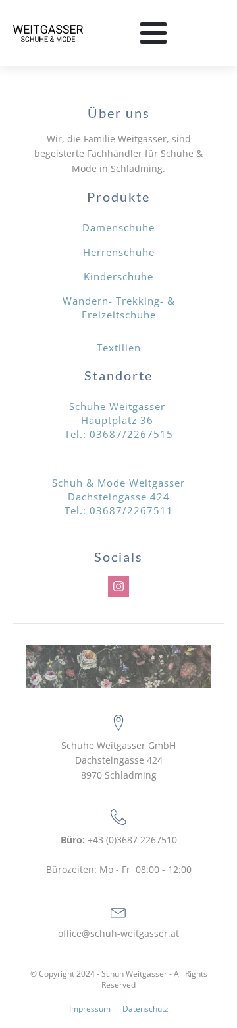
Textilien (119, 347)
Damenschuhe (118, 227)
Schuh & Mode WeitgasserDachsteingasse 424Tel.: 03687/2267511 (118, 496)
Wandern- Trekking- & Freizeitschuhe (119, 307)
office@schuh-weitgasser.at (118, 933)
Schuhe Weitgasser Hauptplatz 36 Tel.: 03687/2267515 (119, 420)
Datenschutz (145, 1009)
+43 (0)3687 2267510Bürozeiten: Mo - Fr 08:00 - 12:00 (119, 854)
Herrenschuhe (119, 251)
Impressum (90, 1009)
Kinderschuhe (118, 276)
